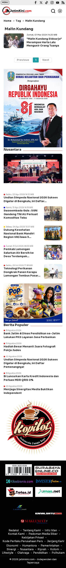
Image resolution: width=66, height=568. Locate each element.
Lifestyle (7, 552)
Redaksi (14, 530)
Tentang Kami (32, 530)
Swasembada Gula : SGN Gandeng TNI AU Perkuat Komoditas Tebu (21, 214)
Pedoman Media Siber (43, 533)
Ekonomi (12, 545)
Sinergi (11, 549)
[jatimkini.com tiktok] (46, 3)
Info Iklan (51, 530)
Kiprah (42, 549)
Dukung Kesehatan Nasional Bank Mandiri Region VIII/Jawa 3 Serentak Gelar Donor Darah (19, 237)
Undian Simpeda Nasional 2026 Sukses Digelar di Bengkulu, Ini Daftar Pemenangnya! (31, 199)
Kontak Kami (16, 533)
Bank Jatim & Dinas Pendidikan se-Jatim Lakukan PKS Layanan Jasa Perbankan (32, 335)
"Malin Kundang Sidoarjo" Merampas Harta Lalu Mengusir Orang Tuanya (44, 42)
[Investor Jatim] (48, 481)
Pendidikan (40, 552)
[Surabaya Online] (47, 471)
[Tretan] (19, 492)
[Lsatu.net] (19, 507)
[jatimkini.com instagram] (51, 3)
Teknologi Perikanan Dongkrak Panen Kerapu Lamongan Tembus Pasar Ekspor (21, 274)
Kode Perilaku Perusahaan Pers (23, 541)
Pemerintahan (50, 545)
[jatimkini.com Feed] (62, 3)
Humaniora (29, 545)
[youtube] (57, 3)
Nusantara (27, 549)
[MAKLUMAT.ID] (34, 521)
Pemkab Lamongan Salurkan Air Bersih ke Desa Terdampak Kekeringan (19, 254)
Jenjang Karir (55, 541)
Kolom (54, 549)
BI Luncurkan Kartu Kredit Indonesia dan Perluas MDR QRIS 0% (31, 378)
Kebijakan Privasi (33, 537)
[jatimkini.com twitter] (40, 3)
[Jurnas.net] (48, 492)
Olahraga (23, 552)
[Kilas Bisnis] (19, 481)
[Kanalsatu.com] (48, 513)
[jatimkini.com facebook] (35, 3)
